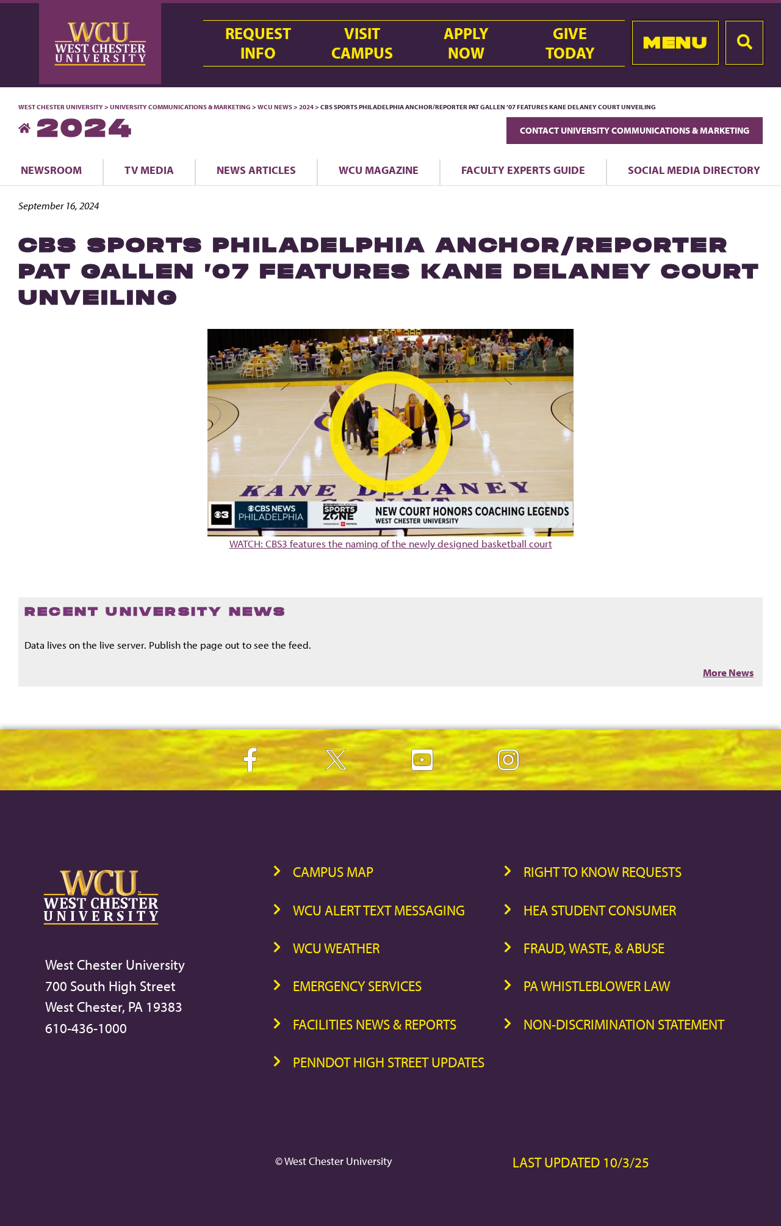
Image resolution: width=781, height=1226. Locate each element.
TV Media (149, 169)
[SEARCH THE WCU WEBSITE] (744, 43)
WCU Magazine (379, 169)
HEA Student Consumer (600, 910)
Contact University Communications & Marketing (634, 130)
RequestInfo (258, 43)
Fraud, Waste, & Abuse (594, 948)
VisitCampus (362, 43)
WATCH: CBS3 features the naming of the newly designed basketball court (390, 543)
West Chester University (60, 107)
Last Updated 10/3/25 (581, 1162)
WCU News (274, 107)
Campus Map (333, 872)
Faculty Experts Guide (523, 169)
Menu (675, 42)
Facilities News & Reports (374, 1024)
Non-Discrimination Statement (624, 1024)
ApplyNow (466, 43)
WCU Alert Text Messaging (379, 910)
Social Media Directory (694, 169)
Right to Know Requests (603, 872)
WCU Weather (336, 948)
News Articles (256, 169)
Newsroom (51, 169)
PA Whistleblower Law (597, 986)
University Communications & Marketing (180, 107)
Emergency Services (357, 986)
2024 (306, 107)
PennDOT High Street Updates (388, 1062)
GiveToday (570, 43)
